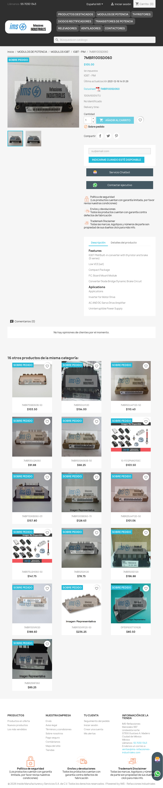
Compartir (100, 136)
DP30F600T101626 (131, 627)
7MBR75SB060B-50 (32, 405)
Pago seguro (53, 737)
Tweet (108, 136)
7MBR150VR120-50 (81, 627)
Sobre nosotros (54, 733)
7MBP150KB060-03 (32, 516)
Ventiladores (91, 28)
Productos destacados (75, 14)
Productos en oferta (18, 721)
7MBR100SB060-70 (81, 516)
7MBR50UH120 (81, 405)
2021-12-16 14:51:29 (118, 81)
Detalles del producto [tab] (124, 242)
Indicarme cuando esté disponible (116, 159)
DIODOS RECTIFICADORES (74, 21)
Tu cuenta (91, 715)
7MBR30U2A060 (32, 460)
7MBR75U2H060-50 (32, 571)
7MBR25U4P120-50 (131, 516)
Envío (49, 721)
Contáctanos (53, 741)
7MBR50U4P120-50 (131, 405)
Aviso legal (51, 725)
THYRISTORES (142, 14)
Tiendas (50, 750)
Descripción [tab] (98, 242)
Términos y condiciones (58, 729)
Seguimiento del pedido (97, 721)
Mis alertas (90, 733)
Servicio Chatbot (119, 172)
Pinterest (116, 136)
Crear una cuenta (93, 729)
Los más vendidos (17, 729)
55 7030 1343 (28, 4)
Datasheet (102, 89)
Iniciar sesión (91, 725)
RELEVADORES (67, 28)
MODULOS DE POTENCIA (112, 14)
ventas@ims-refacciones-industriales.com (136, 751)
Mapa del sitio (53, 745)
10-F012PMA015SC (131, 460)
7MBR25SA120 (81, 571)
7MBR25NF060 (32, 683)
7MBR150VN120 (32, 627)
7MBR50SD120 (130, 571)
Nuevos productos (17, 725)
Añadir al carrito (115, 120)
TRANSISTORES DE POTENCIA (114, 21)
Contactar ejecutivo (119, 185)
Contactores (115, 28)
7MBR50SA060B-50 (81, 460)
